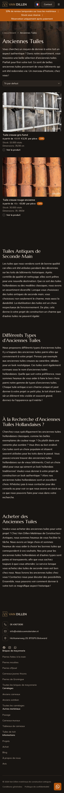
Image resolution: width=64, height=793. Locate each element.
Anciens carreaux (11, 694)
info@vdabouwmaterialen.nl (24, 631)
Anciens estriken (10, 699)
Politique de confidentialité (37, 787)
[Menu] (59, 4)
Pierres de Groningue (13, 679)
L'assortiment (9, 32)
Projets (6, 741)
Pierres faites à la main (14, 656)
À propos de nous (11, 758)
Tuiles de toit (9, 731)
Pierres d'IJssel (9, 668)
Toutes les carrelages (13, 705)
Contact (48, 4)
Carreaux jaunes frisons (14, 673)
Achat (5, 746)
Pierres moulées (10, 662)
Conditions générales (12, 787)
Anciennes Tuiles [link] (28, 32)
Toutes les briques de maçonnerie (19, 684)
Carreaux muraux (11, 720)
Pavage (6, 714)
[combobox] (32, 83)
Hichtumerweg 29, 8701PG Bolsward (28, 638)
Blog (4, 752)
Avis (4, 763)
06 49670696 (16, 624)
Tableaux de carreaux (13, 726)
